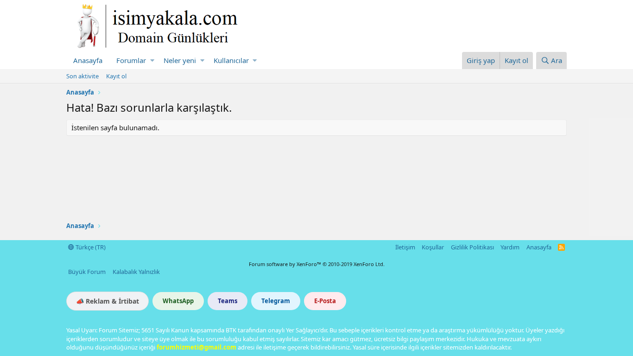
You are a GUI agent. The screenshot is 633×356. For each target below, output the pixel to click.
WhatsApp (178, 301)
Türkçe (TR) (90, 247)
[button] (152, 60)
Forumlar (131, 60)
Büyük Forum (87, 271)
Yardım (509, 247)
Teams (227, 301)
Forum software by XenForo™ (317, 264)
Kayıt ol (116, 76)
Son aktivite (82, 76)
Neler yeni (180, 60)
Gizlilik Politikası (472, 247)
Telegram (275, 301)
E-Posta (325, 301)
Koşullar (433, 247)
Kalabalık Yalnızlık (136, 271)
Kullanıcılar (231, 60)
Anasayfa (87, 60)
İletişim (405, 247)
